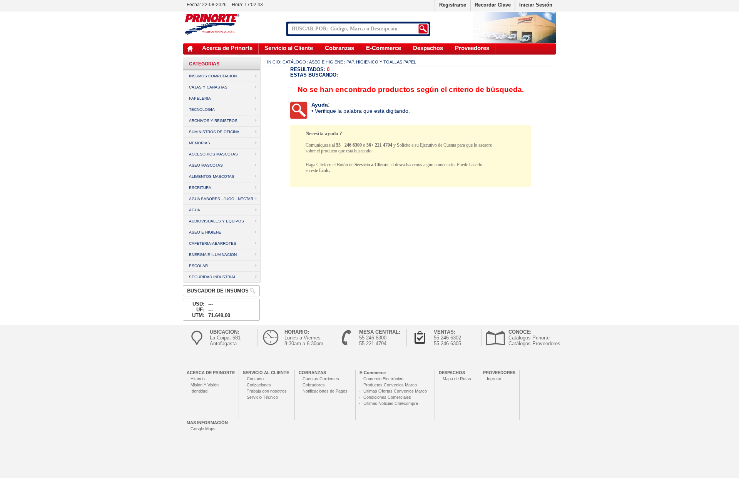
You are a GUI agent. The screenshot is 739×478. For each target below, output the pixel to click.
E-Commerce (383, 48)
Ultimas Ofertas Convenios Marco (395, 391)
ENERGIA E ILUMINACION (213, 254)
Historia (198, 378)
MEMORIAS (199, 143)
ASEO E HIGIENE (205, 232)
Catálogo (294, 62)
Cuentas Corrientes (321, 378)
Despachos (428, 48)
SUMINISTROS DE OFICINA (214, 132)
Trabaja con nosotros (267, 391)
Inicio (190, 48)
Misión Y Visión (205, 385)
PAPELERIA (200, 98)
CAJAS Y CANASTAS (208, 87)
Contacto (255, 378)
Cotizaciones (259, 385)
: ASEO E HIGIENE (325, 62)
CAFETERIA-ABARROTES (212, 243)
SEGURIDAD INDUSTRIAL (212, 277)
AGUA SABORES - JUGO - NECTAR (221, 199)
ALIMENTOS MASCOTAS (211, 176)
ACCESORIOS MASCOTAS (213, 154)
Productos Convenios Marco (390, 385)
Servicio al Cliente (288, 48)
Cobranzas (339, 48)
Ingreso (494, 378)
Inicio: (274, 62)
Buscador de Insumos (218, 291)
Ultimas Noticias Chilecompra (390, 403)
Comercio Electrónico (383, 378)
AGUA (194, 210)
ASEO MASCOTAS (206, 165)
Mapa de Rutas (457, 378)
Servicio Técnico (262, 397)
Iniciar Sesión (535, 5)
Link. (324, 170)
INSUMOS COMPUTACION (213, 76)
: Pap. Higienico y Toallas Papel (380, 62)
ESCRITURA (200, 188)
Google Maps (203, 428)
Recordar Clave (493, 5)
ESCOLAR (198, 266)
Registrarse (452, 5)
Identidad (199, 391)
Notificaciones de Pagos (325, 391)
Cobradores (314, 385)
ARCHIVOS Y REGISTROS (213, 121)
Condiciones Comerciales (387, 397)
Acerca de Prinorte (227, 48)
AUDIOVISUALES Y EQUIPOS (216, 221)
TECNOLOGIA (202, 109)
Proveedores (472, 48)
